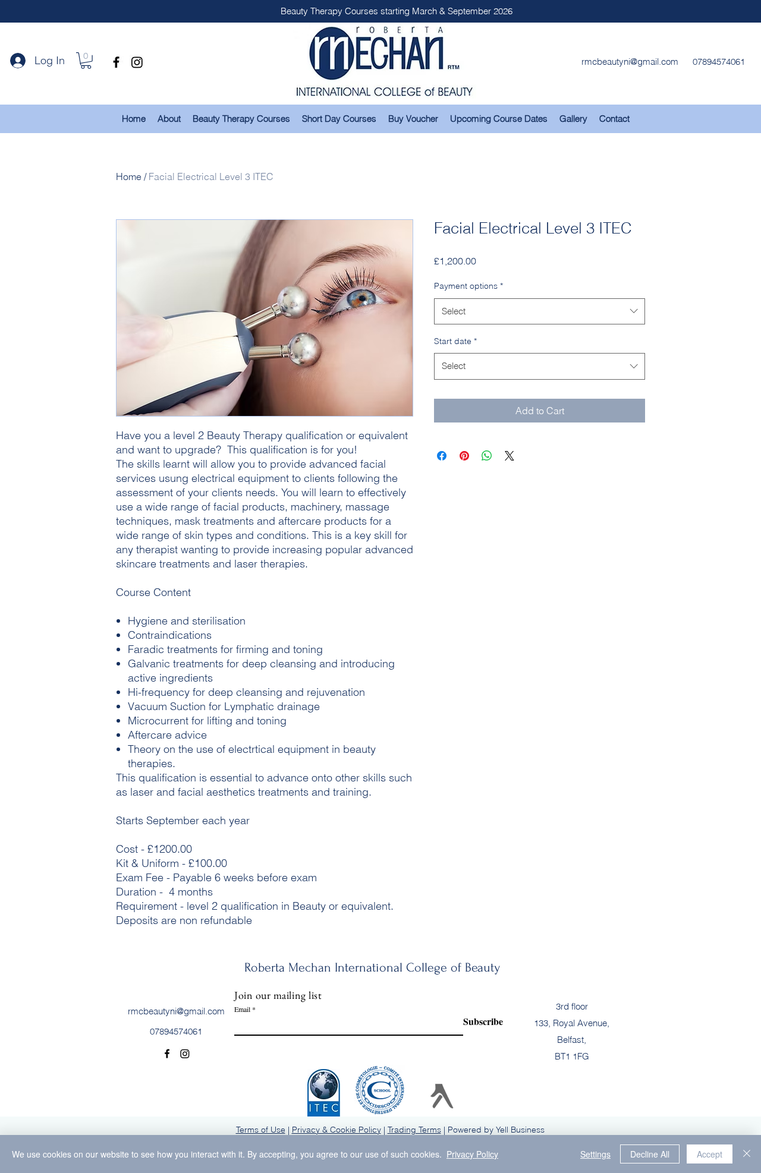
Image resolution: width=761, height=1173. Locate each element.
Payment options (468, 285)
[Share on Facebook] (442, 456)
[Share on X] (509, 456)
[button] (86, 60)
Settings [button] (595, 1154)
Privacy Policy (472, 1154)
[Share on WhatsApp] (487, 456)
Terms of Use (260, 1129)
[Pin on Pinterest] (464, 456)
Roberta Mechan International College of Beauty (372, 967)
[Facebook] (116, 62)
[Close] (747, 1153)
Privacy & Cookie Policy (336, 1129)
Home (128, 176)
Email (242, 1009)
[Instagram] (137, 62)
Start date (455, 341)
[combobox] (539, 311)
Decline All (649, 1154)
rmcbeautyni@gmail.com (176, 1011)
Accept (709, 1154)
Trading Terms (414, 1129)
